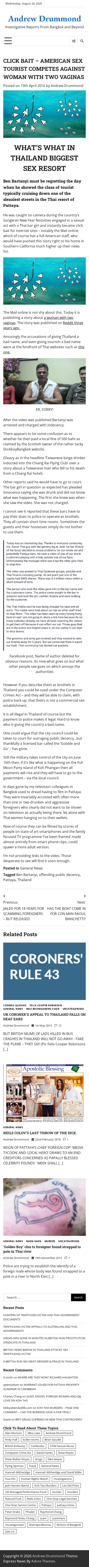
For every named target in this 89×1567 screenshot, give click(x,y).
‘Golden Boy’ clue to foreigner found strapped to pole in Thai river (42, 1249)
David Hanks (45, 1453)
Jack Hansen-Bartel (17, 1485)
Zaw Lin (10, 1531)
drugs (38, 1459)
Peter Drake (12, 1512)
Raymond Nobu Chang (19, 1518)
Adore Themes (43, 1561)
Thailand (24, 879)
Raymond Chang (51, 1512)
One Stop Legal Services (61, 1499)
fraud (32, 1466)
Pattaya (9, 879)
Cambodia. (37, 1446)
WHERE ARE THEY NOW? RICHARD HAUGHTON (48, 1377)
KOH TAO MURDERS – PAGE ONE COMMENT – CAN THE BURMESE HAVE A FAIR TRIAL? (41, 1410)
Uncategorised (73, 1009)
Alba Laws (33, 1433)
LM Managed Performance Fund (25, 1492)
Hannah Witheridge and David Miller (58, 1472)
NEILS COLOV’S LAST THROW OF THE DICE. (40, 1133)
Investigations (63, 1479)
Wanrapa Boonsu (40, 1525)
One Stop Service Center (20, 1505)
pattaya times (66, 1505)
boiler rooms (31, 1439)
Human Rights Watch (34, 1479)
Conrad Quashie (14, 1005)
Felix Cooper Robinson (46, 1005)
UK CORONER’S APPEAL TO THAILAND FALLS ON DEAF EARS (44, 1016)
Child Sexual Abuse (62, 1446)
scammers (58, 1518)
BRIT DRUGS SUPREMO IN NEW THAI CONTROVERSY (48, 1419)
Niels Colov (34, 1499)
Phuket (30, 1512)
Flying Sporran (14, 1466)
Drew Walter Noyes (17, 1459)
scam (43, 1518)
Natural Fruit (13, 1499)
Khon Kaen (33, 1241)
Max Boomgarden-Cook (43, 1009)
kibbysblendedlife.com (17, 1408)
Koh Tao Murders (45, 1485)
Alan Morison (13, 1433)
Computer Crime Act (18, 1453)
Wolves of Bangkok (69, 1525)
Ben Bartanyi (26, 874)
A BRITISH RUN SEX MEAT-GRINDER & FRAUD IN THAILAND (41, 1361)
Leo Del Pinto (70, 1485)
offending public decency (59, 874)
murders (72, 1492)
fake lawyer (55, 1459)
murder (49, 1241)
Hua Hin (10, 1479)
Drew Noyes (66, 1453)
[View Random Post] (74, 41)
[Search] (82, 41)
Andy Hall (11, 1439)
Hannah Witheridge (17, 1472)
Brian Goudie (52, 1439)
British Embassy (15, 1446)
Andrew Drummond (44, 18)
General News (31, 868)
